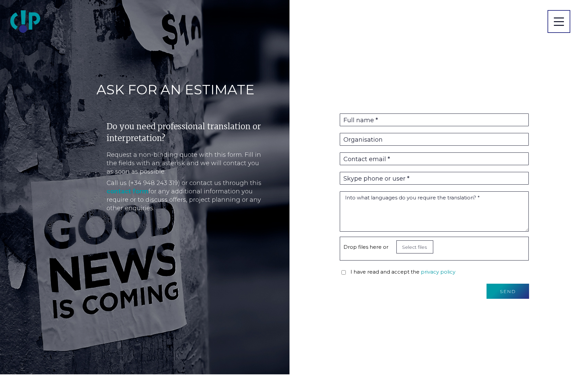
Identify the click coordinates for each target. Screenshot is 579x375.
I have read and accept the (402, 272)
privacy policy (438, 272)
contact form (127, 191)
